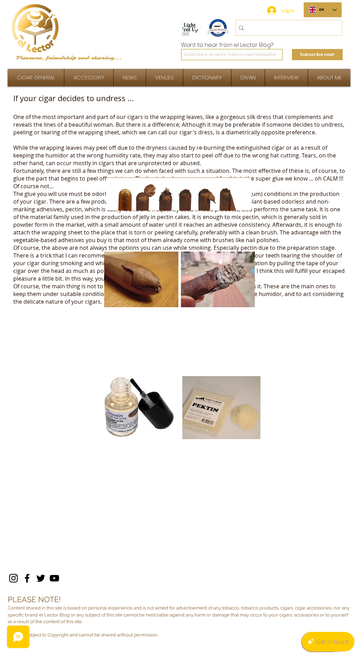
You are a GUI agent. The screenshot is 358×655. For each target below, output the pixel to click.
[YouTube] (54, 578)
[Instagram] (13, 578)
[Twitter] (40, 578)
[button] (286, 77)
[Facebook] (27, 578)
